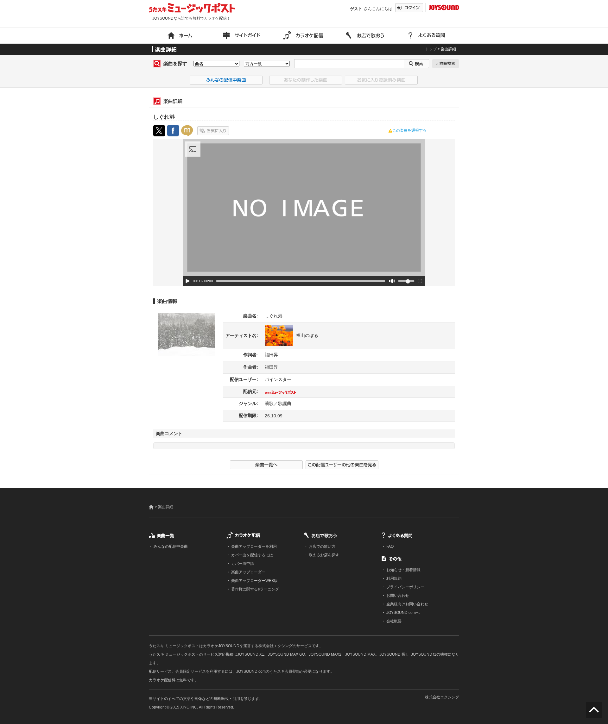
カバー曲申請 (242, 563)
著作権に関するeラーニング (254, 589)
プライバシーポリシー (404, 587)
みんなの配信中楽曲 (170, 546)
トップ (431, 49)
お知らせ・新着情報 (403, 570)
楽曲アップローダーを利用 (253, 546)
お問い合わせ (397, 595)
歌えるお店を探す (323, 555)
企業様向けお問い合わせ (406, 604)
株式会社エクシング (442, 697)
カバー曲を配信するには (251, 555)
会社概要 (393, 621)
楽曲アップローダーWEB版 (254, 580)
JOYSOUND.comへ (402, 612)
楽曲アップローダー (247, 572)
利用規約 (393, 578)
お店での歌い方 (321, 546)
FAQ (389, 546)
